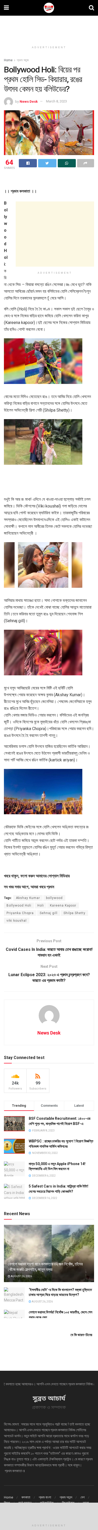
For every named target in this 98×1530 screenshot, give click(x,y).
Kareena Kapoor (63, 905)
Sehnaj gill (48, 913)
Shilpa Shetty (74, 913)
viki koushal (17, 920)
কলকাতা (25, 1497)
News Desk (29, 101)
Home (8, 60)
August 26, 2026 (21, 1276)
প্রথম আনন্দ (23, 60)
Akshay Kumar (28, 898)
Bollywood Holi (19, 905)
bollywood (54, 898)
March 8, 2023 (56, 101)
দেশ (82, 1497)
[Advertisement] (49, 27)
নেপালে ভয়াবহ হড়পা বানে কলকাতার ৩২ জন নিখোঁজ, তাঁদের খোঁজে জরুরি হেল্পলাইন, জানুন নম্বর (45, 1267)
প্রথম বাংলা (45, 1497)
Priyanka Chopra (20, 913)
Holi (40, 905)
